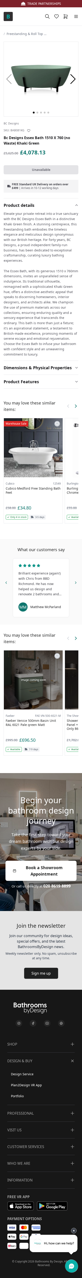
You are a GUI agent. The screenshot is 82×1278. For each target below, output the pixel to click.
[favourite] (57, 16)
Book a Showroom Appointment (44, 871)
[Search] (47, 16)
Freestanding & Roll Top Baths (27, 34)
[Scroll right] (75, 406)
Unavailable (41, 169)
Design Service (22, 1074)
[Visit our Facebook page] (33, 1023)
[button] (73, 79)
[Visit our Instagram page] (19, 1023)
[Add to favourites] (28, 130)
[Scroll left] (68, 406)
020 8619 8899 (57, 886)
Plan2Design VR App (26, 1085)
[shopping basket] (66, 16)
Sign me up (41, 973)
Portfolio (17, 1096)
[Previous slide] (6, 581)
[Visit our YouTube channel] (47, 1023)
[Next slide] (75, 581)
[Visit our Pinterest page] (61, 1023)
